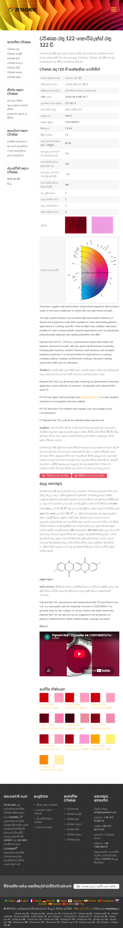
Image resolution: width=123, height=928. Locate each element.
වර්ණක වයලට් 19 (69, 922)
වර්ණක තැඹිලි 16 (102, 913)
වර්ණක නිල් (13, 67)
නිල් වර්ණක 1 (103, 922)
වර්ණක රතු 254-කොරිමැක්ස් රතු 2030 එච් (76, 706)
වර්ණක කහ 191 (36, 922)
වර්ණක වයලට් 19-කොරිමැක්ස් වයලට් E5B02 (77, 747)
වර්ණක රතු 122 (22, 913)
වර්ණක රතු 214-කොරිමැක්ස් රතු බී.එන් (49, 747)
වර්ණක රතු (13, 49)
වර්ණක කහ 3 (70, 916)
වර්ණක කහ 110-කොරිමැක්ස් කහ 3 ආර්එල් (51, 768)
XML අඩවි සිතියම (83, 908)
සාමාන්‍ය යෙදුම (44, 827)
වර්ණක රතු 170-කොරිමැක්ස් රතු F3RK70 (101, 706)
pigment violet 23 (90, 397)
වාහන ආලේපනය (16, 150)
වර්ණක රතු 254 (85, 913)
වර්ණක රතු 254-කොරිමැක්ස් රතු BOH (49, 706)
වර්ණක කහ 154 (100, 919)
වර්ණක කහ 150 (67, 919)
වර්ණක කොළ (14, 72)
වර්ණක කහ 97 (52, 922)
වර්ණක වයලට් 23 (87, 922)
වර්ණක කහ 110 (34, 919)
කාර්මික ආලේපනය (17, 141)
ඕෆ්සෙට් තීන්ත (15, 100)
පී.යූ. (9, 183)
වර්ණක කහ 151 (83, 919)
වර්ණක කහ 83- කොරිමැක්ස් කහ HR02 (101, 747)
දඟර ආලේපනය (15, 155)
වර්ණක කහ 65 (100, 916)
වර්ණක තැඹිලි (14, 53)
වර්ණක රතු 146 (37, 913)
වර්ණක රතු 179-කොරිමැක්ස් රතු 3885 (74, 727)
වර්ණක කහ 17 (85, 916)
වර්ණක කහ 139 (50, 919)
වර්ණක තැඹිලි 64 (21, 916)
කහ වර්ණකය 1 (55, 916)
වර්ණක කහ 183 (20, 922)
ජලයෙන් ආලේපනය (17, 146)
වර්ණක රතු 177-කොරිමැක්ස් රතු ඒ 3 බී (101, 727)
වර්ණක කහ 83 (18, 919)
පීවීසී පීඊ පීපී (13, 179)
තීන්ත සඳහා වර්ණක (46, 804)
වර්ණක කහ (13, 58)
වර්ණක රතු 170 (53, 913)
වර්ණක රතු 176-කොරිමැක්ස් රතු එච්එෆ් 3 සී (51, 727)
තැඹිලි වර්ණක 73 (38, 916)
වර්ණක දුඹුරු (14, 76)
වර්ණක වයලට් (15, 63)
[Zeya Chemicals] (22, 7)
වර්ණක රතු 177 (69, 913)
